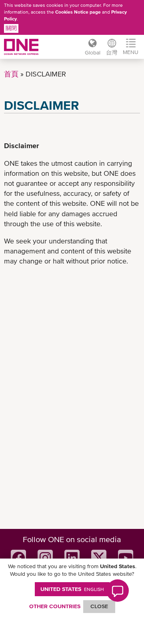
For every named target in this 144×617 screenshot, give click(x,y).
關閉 (11, 28)
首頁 (11, 74)
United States (72, 589)
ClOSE (99, 606)
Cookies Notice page (78, 12)
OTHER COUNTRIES (54, 606)
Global (92, 52)
